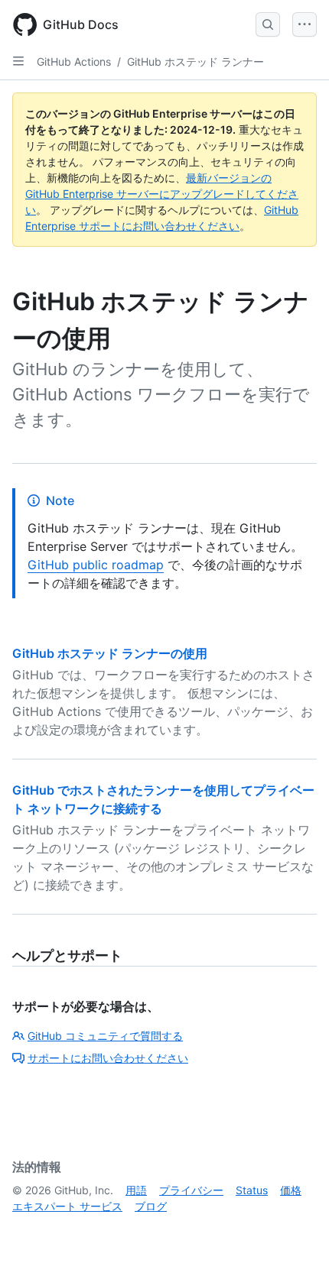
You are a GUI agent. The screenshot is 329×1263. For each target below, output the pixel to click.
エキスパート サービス (67, 1206)
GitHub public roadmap (96, 564)
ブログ (151, 1206)
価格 (290, 1190)
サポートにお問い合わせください (108, 1057)
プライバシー (191, 1190)
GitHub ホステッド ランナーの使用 (109, 653)
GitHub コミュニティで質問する (105, 1035)
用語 (136, 1190)
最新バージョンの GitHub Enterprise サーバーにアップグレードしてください (161, 193)
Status (252, 1190)
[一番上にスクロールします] (295, 1229)
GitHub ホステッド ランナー (195, 61)
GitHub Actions (74, 61)
